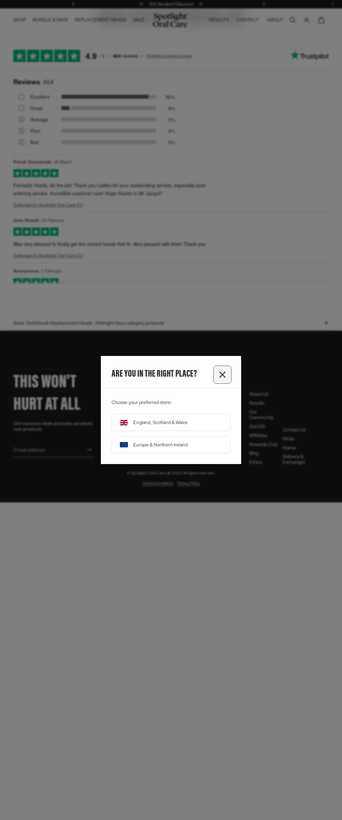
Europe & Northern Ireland (160, 445)
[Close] (222, 375)
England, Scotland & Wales (160, 422)
